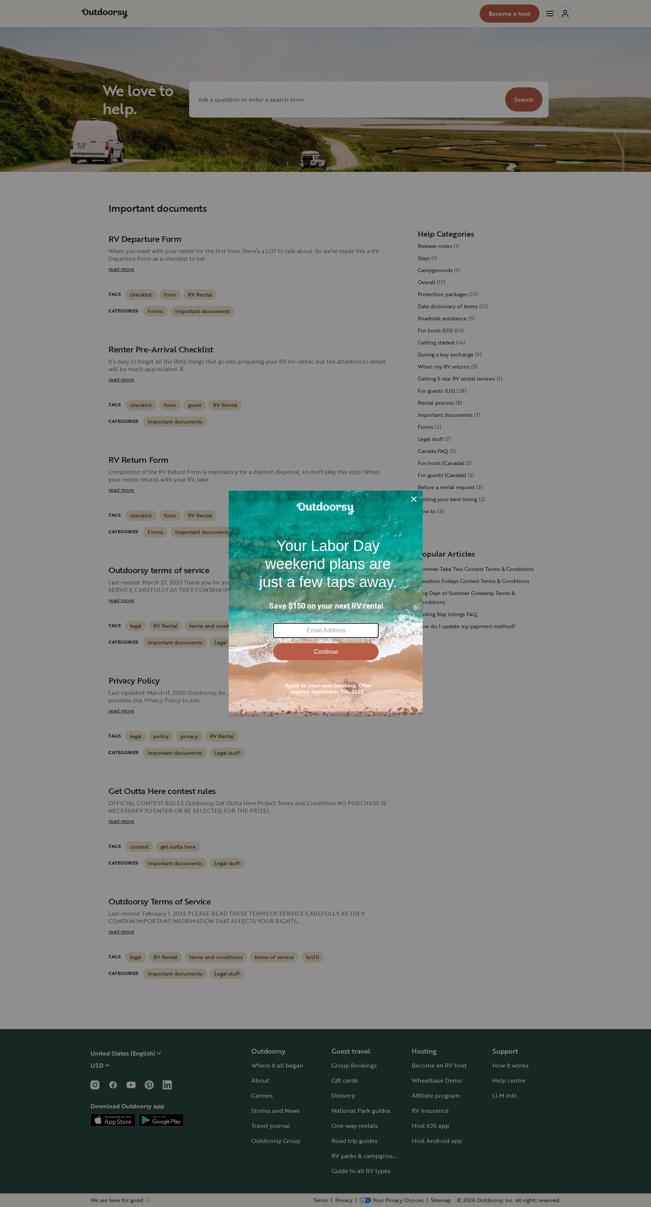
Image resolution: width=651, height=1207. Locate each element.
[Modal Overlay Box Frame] (326, 604)
